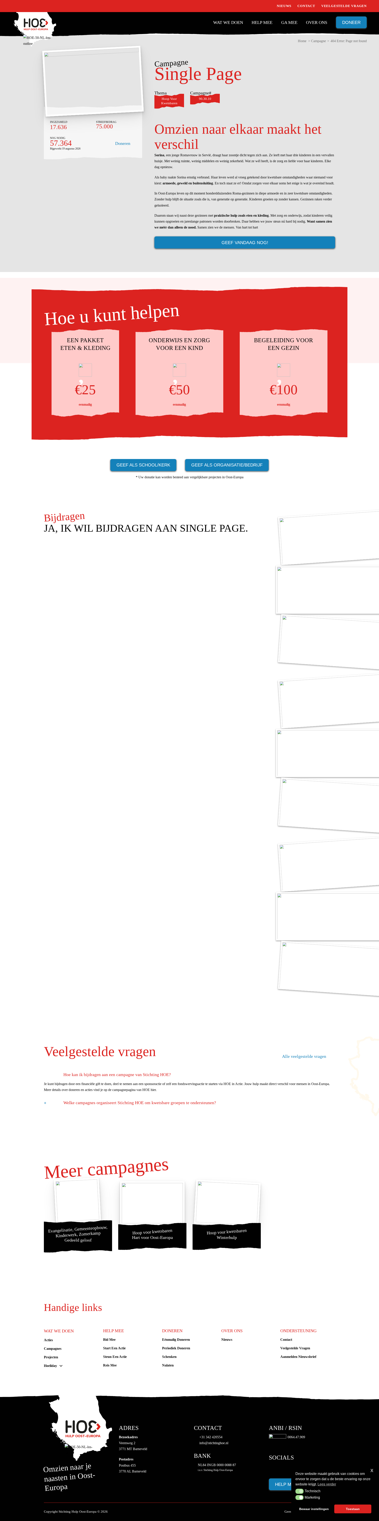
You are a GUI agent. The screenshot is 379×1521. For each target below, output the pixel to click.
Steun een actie (115, 1357)
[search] (268, 6)
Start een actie (114, 1348)
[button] (299, 1491)
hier (153, 1090)
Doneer (351, 22)
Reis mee (110, 1365)
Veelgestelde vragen (344, 6)
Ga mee (289, 22)
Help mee (262, 22)
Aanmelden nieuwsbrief (298, 1357)
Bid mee (109, 1339)
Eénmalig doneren (176, 1339)
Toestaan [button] (353, 1509)
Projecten (51, 1357)
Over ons (316, 22)
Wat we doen (228, 22)
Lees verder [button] (327, 1484)
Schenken (169, 1357)
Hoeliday (50, 1366)
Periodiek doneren (176, 1348)
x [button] (371, 1470)
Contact (306, 6)
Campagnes (52, 1348)
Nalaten (168, 1365)
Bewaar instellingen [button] (314, 1509)
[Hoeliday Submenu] (61, 1366)
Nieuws (284, 6)
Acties (48, 1340)
